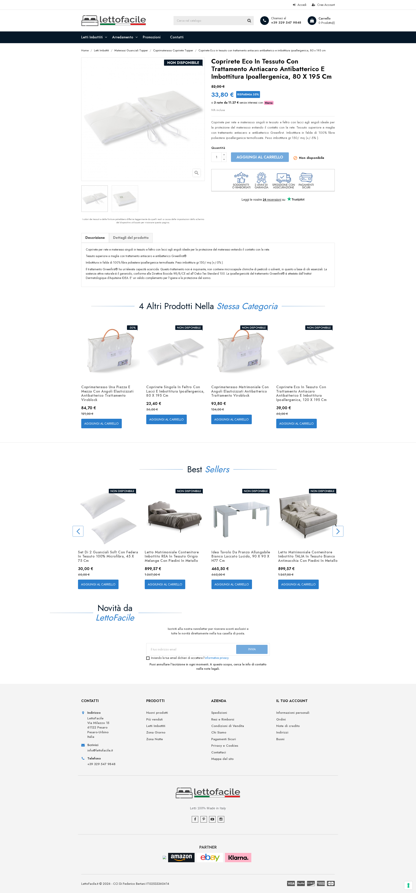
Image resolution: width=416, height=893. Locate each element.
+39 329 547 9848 (286, 22)
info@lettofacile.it (100, 750)
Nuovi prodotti (157, 712)
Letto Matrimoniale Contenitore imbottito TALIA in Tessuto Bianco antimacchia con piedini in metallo (308, 556)
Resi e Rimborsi (222, 719)
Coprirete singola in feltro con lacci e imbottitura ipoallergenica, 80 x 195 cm (175, 391)
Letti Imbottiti (155, 726)
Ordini (281, 719)
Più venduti (154, 719)
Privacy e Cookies (224, 745)
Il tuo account (292, 700)
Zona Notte (154, 739)
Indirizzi (282, 732)
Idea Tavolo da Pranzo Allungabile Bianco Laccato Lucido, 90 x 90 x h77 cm (240, 556)
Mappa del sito (222, 759)
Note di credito (288, 726)
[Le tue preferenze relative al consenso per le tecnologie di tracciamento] (408, 885)
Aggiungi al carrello (260, 157)
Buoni (280, 739)
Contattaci (218, 752)
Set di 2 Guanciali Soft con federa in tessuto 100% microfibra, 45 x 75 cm (108, 556)
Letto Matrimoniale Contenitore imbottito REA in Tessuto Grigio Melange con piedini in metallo (172, 556)
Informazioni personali (292, 712)
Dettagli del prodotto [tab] (131, 237)
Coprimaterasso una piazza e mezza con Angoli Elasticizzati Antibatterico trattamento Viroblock (107, 393)
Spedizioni (219, 712)
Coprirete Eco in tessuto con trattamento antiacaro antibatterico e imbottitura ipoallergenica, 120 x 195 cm (301, 393)
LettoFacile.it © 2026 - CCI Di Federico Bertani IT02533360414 (125, 884)
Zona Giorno (155, 732)
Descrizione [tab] (95, 237)
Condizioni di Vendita (227, 726)
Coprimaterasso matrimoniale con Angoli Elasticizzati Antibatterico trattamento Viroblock (240, 391)
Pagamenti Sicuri (223, 739)
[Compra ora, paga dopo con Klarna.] (238, 857)
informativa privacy (216, 658)
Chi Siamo (218, 732)
